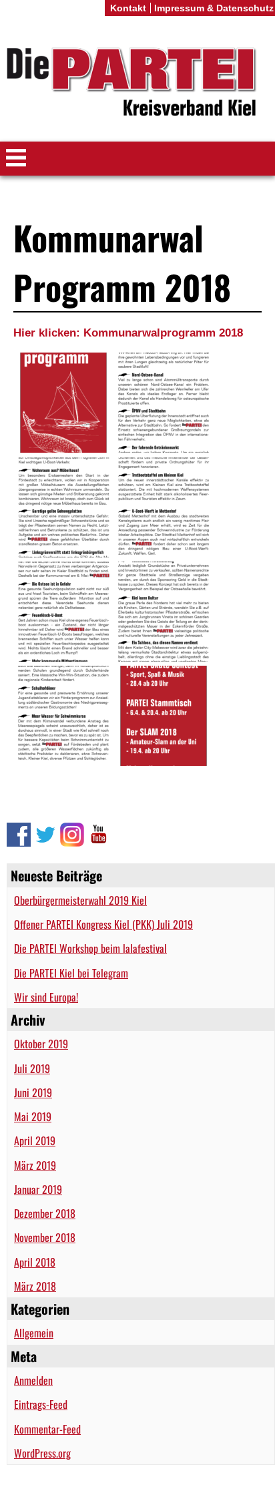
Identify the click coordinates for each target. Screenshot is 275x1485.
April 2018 (34, 1262)
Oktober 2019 (41, 1044)
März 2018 (35, 1286)
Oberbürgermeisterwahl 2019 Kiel (80, 900)
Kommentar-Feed (47, 1429)
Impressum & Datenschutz (214, 8)
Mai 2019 (32, 1116)
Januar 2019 (38, 1189)
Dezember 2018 (44, 1213)
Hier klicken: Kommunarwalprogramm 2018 (128, 332)
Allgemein (33, 1333)
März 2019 (35, 1165)
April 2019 (34, 1140)
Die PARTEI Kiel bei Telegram (71, 973)
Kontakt (128, 8)
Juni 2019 (33, 1092)
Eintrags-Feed (40, 1404)
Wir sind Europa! (46, 997)
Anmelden (33, 1380)
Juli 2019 (32, 1068)
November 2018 (44, 1237)
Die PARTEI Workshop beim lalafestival (90, 948)
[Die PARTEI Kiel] (137, 84)
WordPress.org (42, 1453)
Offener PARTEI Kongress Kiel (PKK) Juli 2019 (103, 924)
